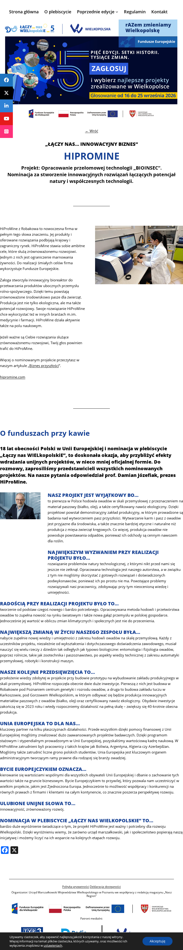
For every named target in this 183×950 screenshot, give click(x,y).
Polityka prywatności (75, 887)
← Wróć (91, 130)
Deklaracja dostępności (105, 887)
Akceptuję (157, 941)
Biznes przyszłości (44, 365)
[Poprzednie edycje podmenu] (117, 11)
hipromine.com (12, 377)
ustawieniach (53, 945)
